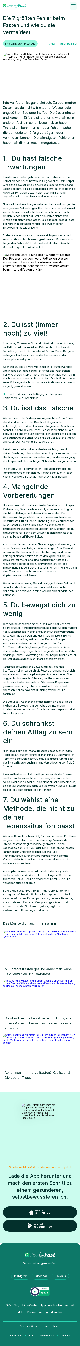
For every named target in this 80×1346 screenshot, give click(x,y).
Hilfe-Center (30, 1305)
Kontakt (69, 1305)
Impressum (16, 1335)
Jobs (21, 1312)
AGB (31, 1335)
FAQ (8, 1305)
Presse (31, 1312)
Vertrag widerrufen (50, 1312)
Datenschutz (47, 1335)
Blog (16, 1305)
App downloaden (51, 1305)
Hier (5, 394)
